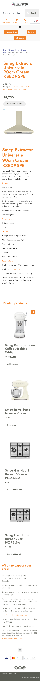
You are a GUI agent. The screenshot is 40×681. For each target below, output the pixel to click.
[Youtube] (20, 668)
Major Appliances (14, 89)
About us (16, 22)
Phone (25, 22)
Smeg (17, 50)
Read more (11, 425)
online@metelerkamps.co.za (12, 638)
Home (5, 50)
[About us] (17, 20)
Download (17, 269)
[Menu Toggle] (20, 27)
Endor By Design (35, 677)
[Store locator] (6, 20)
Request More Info (14, 103)
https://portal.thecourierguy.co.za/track (16, 615)
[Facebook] (16, 668)
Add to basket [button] (12, 364)
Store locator (6, 22)
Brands (11, 50)
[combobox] (12, 13)
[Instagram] (24, 668)
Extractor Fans (18, 86)
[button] (4, 109)
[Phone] (25, 20)
